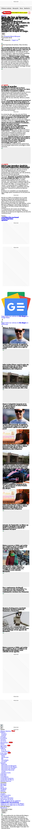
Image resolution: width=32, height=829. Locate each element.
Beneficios (3, 808)
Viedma (2, 791)
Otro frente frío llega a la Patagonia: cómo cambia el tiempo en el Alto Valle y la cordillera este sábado (13, 568)
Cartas (3, 771)
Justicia (3, 735)
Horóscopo (4, 757)
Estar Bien (5, 753)
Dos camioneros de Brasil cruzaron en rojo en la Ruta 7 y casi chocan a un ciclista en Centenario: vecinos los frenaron (16, 590)
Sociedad (3, 754)
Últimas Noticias (7, 731)
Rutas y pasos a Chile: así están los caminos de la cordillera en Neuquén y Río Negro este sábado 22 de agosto (15, 547)
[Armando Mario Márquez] (3, 32)
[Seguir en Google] (2, 46)
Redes (2, 744)
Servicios (3, 741)
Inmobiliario (4, 777)
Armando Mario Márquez (12, 36)
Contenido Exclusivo (7, 778)
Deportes (3, 747)
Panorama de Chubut (8, 768)
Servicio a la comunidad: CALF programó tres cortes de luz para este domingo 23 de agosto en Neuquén (16, 629)
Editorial (4, 764)
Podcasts (3, 775)
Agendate (5, 746)
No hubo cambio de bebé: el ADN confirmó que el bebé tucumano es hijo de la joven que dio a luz (15, 386)
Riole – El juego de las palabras (10, 801)
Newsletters (6, 743)
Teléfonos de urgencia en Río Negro (12, 803)
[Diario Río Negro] (4, 12)
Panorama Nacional (7, 770)
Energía (3, 737)
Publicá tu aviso (5, 795)
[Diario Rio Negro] (2, 814)
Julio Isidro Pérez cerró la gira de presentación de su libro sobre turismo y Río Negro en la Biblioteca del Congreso (16, 367)
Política (2, 732)
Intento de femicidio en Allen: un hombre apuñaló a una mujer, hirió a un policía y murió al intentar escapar (15, 527)
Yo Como (4, 761)
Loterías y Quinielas (6, 798)
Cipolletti (3, 789)
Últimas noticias (6, 8)
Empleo (2, 794)
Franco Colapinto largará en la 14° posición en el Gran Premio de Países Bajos (15, 405)
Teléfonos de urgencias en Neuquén (12, 805)
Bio (2, 759)
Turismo (3, 739)
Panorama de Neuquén (8, 766)
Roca (21, 8)
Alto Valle (3, 785)
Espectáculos (5, 751)
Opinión (3, 16)
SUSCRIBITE (19, 12)
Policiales (3, 774)
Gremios (4, 734)
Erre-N (3, 750)
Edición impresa (5, 781)
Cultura (2, 748)
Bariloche (27, 8)
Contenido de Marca (7, 780)
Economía (3, 738)
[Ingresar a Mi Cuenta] (29, 12)
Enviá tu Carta (5, 773)
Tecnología (4, 760)
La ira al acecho (9, 86)
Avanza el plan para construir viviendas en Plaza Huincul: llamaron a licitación (14, 609)
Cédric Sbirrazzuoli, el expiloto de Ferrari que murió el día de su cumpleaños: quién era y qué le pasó (15, 346)
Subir (4, 812)
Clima (3, 756)
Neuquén (15, 8)
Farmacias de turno (6, 799)
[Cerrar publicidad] (1, 725)
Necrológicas (4, 796)
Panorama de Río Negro (9, 767)
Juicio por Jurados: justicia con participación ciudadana (15, 166)
